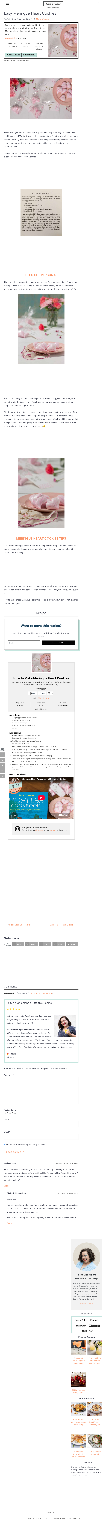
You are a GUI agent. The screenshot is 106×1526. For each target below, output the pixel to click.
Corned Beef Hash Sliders (61, 925)
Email (7, 1132)
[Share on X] (2, 760)
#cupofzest (53, 830)
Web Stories (59, 1518)
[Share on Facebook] (2, 754)
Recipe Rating (10, 1110)
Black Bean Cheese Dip (19, 925)
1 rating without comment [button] (40, 993)
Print (34, 693)
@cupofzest (39, 830)
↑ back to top (53, 1513)
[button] (6, 38)
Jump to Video (29, 55)
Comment (9, 1075)
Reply (6, 1186)
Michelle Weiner (44, 698)
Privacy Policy (73, 1518)
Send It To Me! (58, 643)
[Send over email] (2, 776)
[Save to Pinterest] (2, 765)
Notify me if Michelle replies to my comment (26, 1144)
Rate (43, 693)
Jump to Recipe (14, 55)
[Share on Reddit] (2, 770)
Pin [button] (51, 693)
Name (7, 1119)
